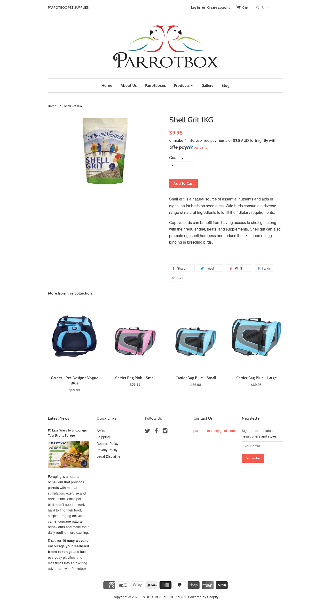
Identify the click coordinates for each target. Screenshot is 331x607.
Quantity (176, 157)
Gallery (207, 85)
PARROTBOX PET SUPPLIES (164, 596)
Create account (218, 7)
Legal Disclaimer (109, 456)
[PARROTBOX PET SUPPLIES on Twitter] (147, 431)
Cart (245, 7)
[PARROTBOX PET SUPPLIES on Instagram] (165, 431)
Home (107, 85)
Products (182, 85)
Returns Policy (107, 443)
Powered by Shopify (203, 596)
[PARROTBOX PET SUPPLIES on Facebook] (156, 431)
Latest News (58, 418)
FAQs (100, 430)
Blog (225, 85)
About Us (128, 85)
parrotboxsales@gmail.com (214, 430)
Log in (195, 7)
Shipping (103, 436)
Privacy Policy (107, 449)
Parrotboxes (155, 85)
